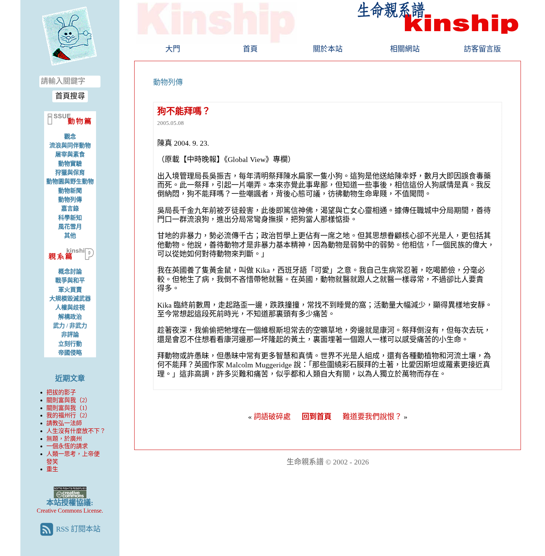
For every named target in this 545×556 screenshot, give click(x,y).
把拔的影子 (61, 392)
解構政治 (70, 317)
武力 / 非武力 (70, 325)
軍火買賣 (70, 290)
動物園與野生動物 (70, 181)
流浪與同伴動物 (70, 145)
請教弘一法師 (64, 423)
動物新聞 (70, 191)
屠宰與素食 (70, 154)
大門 (172, 49)
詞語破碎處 (272, 417)
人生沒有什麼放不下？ (76, 431)
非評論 (70, 334)
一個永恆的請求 (67, 446)
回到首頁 (316, 417)
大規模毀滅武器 (70, 298)
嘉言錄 (70, 208)
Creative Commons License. (70, 510)
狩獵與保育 (70, 172)
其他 (70, 235)
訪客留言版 (482, 49)
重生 (52, 469)
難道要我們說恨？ (372, 417)
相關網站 (405, 49)
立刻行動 (70, 344)
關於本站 (328, 49)
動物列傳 (70, 199)
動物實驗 (70, 163)
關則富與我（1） (68, 408)
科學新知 (70, 218)
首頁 (250, 49)
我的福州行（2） (68, 415)
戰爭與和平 (70, 280)
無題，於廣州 (64, 439)
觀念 (70, 136)
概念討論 (70, 271)
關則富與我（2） (68, 400)
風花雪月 (70, 227)
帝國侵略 (70, 353)
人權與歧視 (70, 307)
